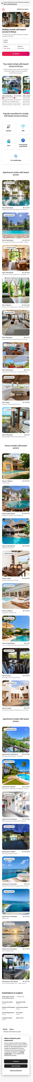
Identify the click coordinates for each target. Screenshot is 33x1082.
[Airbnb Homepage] (3, 9)
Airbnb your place (23, 9)
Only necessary (15, 1066)
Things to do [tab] (20, 996)
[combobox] (16, 42)
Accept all (16, 1061)
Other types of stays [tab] (8, 996)
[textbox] (9, 48)
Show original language (10, 4)
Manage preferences (16, 1070)
